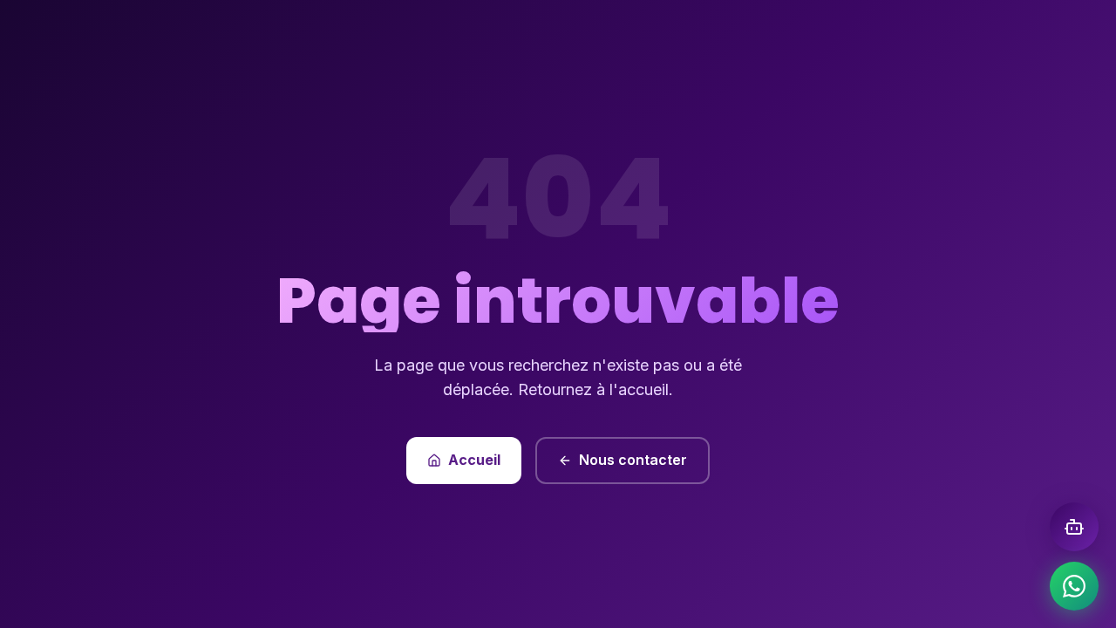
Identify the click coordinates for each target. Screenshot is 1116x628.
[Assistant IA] (1074, 526)
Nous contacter (633, 459)
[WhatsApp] (1074, 586)
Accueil (474, 459)
